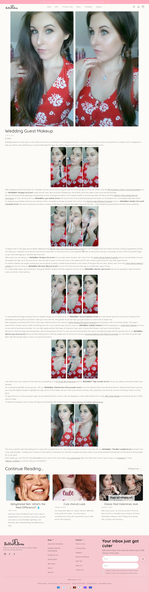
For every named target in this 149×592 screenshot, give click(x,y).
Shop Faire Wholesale (55, 544)
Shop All (50, 572)
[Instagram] (5, 554)
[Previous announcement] (6, 2)
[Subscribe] (143, 559)
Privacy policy (53, 583)
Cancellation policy (105, 583)
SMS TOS (79, 561)
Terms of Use (80, 544)
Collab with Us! (53, 555)
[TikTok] (9, 554)
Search (50, 568)
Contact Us (80, 570)
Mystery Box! (52, 559)
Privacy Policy (80, 548)
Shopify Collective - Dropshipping (54, 549)
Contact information (78, 583)
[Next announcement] (143, 2)
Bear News (51, 564)
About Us (79, 565)
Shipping (79, 552)
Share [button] (9, 138)
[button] (134, 7)
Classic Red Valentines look (121, 504)
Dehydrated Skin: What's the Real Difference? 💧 (28, 505)
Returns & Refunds (82, 557)
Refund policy (42, 583)
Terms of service (64, 583)
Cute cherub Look (74, 504)
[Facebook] (14, 554)
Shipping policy (92, 583)
